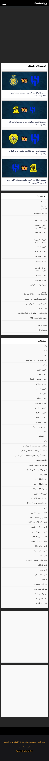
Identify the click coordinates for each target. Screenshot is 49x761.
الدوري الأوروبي (41, 232)
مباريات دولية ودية (40, 584)
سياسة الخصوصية (40, 213)
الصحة (44, 292)
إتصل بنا (44, 206)
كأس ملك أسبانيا (41, 575)
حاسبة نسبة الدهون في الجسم (36, 299)
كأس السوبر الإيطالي (39, 536)
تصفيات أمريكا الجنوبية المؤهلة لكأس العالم (31, 455)
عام (45, 508)
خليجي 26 (43, 474)
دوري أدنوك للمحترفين (38, 285)
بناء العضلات (42, 436)
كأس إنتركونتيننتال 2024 (38, 517)
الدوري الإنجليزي (41, 251)
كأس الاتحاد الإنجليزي (39, 527)
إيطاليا (45, 365)
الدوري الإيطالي (41, 247)
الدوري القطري (41, 412)
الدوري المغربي (41, 275)
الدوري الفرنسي (41, 242)
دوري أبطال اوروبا (40, 227)
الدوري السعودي (41, 280)
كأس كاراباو (42, 565)
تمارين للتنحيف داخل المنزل (37, 470)
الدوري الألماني (41, 261)
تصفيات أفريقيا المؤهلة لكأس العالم (34, 451)
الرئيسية (44, 201)
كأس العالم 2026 (41, 221)
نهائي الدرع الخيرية (40, 598)
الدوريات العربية (41, 268)
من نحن (44, 208)
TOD (45, 355)
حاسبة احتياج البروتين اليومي (36, 304)
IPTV (45, 351)
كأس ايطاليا (43, 556)
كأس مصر (43, 570)
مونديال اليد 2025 (41, 594)
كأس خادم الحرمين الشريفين (36, 560)
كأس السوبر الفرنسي (39, 541)
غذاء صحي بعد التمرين (39, 513)
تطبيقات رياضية (41, 460)
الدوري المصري (41, 270)
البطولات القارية (41, 225)
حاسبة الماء (42, 309)
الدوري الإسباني (41, 256)
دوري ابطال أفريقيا (40, 489)
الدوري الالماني (41, 393)
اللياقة (44, 432)
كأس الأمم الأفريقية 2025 (38, 522)
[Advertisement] (24, 33)
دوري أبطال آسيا (41, 479)
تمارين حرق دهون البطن (38, 465)
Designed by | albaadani (24, 751)
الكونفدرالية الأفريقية (39, 427)
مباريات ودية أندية (40, 589)
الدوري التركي (42, 398)
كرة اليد (44, 579)
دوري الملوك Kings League (37, 503)
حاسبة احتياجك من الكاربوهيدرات (35, 294)
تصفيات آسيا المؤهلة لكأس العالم (35, 446)
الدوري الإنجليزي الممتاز (38, 379)
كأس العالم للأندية (40, 551)
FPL (45, 346)
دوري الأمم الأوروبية (39, 494)
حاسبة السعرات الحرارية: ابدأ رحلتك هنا (32, 313)
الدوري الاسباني (41, 389)
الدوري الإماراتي (41, 374)
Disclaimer (43, 330)
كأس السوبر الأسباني (39, 532)
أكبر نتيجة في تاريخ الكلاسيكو (36, 360)
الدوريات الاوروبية (40, 240)
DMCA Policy (42, 325)
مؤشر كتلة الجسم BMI (38, 318)
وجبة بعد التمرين (41, 603)
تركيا (45, 441)
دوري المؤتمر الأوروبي (39, 498)
